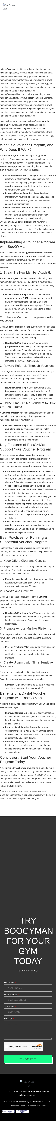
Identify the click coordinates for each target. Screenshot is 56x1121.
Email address (11, 995)
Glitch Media (35, 1092)
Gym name (9, 1007)
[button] (52, 6)
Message (8, 1019)
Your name (9, 983)
